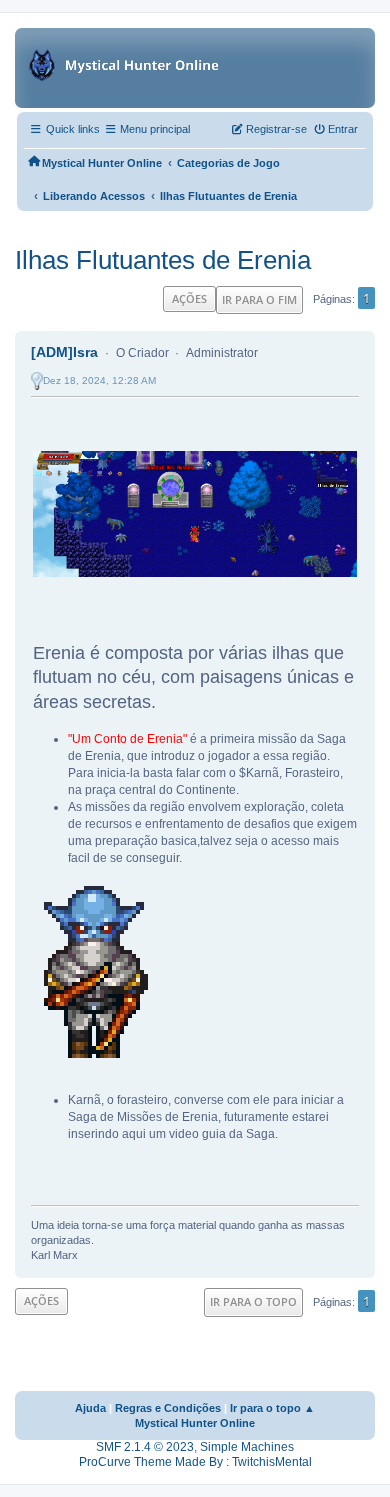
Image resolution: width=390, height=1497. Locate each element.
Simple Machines (247, 1447)
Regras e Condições (168, 1408)
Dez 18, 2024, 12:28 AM (99, 380)
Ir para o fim (259, 299)
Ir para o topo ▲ (272, 1408)
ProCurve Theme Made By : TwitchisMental (195, 1462)
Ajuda (90, 1408)
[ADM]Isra (64, 352)
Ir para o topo (253, 1301)
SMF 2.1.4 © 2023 (145, 1447)
